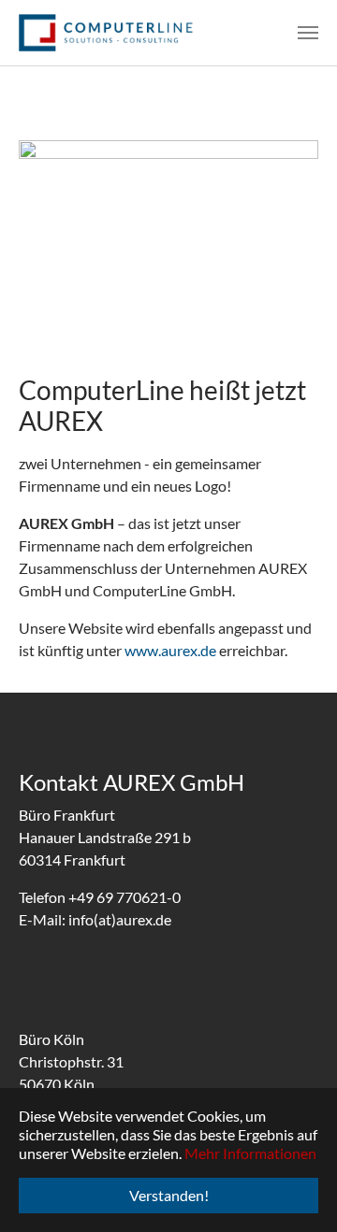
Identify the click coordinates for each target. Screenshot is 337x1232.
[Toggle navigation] (308, 33)
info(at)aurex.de (119, 919)
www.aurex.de (170, 650)
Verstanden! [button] (169, 1195)
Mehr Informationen (250, 1153)
